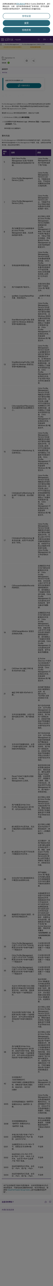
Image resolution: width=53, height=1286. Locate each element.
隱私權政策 (20, 4)
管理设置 (26, 16)
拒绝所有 (26, 30)
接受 (26, 23)
